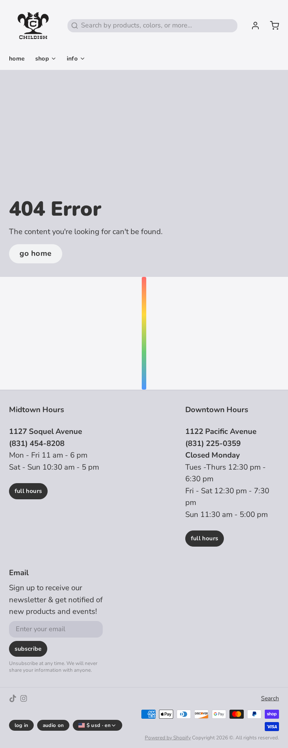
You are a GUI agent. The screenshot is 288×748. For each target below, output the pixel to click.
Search (270, 698)
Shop (42, 58)
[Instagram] (23, 698)
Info (72, 58)
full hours (28, 491)
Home (17, 58)
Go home (36, 253)
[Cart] (271, 25)
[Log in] (252, 25)
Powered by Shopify (168, 737)
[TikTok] (12, 698)
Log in (21, 725)
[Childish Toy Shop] (33, 25)
